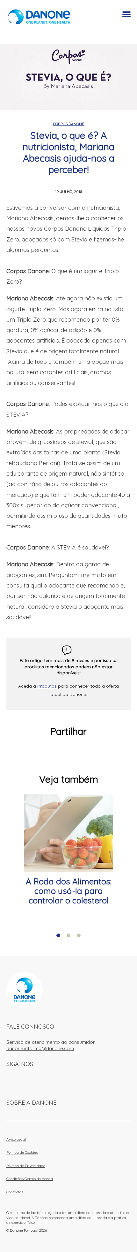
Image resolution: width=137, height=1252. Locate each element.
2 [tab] (68, 935)
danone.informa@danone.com (40, 1048)
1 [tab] (58, 935)
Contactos (14, 1192)
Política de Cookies (22, 1152)
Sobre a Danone (31, 1102)
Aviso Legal (16, 1139)
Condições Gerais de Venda (29, 1178)
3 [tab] (79, 935)
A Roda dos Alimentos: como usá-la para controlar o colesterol (69, 891)
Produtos (47, 686)
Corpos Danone (68, 123)
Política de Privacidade (25, 1165)
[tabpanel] (68, 849)
